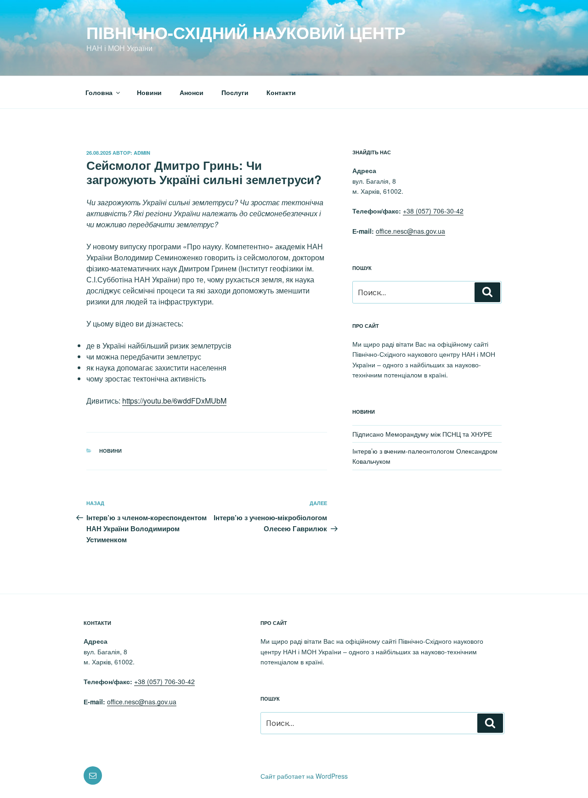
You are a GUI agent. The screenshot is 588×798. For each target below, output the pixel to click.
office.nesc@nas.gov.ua (410, 231)
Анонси (192, 92)
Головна (99, 92)
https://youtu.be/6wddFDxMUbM (174, 400)
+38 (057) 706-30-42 (433, 210)
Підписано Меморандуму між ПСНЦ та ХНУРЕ (422, 433)
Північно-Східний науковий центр (246, 32)
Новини (149, 92)
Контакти (281, 92)
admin (142, 152)
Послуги (235, 92)
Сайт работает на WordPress (304, 776)
